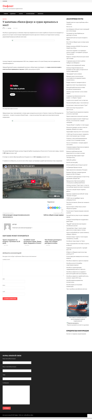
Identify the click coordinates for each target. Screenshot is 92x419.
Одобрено (12, 13)
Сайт (4, 291)
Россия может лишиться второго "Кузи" (77, 105)
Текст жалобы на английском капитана (76, 289)
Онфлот (8, 6)
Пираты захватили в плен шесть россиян (77, 116)
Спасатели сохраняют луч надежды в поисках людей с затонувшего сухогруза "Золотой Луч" (77, 52)
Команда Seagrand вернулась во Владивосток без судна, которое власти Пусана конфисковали (77, 69)
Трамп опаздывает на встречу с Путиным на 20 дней (11, 241)
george (9, 28)
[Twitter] (59, 206)
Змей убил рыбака (71, 160)
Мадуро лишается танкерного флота (76, 82)
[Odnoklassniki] (51, 206)
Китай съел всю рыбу (72, 162)
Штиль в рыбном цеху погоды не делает (76, 165)
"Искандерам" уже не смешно (74, 74)
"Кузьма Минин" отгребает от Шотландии (77, 125)
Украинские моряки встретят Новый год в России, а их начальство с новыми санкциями (77, 120)
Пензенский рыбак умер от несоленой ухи (77, 103)
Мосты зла (69, 26)
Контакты (40, 13)
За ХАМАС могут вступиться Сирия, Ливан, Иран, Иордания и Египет (33, 241)
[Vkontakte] (55, 206)
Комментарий (6, 259)
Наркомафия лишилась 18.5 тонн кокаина (77, 131)
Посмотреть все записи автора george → (22, 227)
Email (4, 285)
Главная (6, 13)
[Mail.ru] (53, 206)
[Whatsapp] (57, 206)
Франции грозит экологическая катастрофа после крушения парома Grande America (76, 78)
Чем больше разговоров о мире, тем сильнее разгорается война (53, 241)
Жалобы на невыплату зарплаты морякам (77, 260)
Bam (32, 415)
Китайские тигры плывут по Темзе (75, 241)
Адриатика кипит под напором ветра (76, 85)
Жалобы (5, 19)
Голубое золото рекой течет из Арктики (77, 100)
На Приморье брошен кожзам (74, 167)
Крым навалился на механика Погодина (76, 170)
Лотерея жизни (30, 13)
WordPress (27, 415)
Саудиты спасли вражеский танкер (75, 65)
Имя (4, 279)
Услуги (21, 13)
